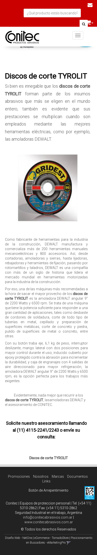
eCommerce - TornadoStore (51, 538)
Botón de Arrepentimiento (48, 490)
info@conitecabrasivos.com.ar (47, 517)
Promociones (19, 476)
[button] (90, 5)
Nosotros (40, 476)
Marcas (58, 476)
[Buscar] (84, 24)
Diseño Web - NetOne (18, 538)
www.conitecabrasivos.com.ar (48, 522)
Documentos (77, 476)
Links (46, 481)
